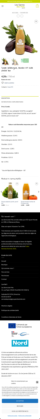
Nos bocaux (5, 275)
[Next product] (18, 15)
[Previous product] (21, 15)
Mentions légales (6, 306)
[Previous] (4, 38)
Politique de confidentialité (24, 415)
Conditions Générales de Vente (11, 317)
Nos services (5, 272)
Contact (4, 279)
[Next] (35, 38)
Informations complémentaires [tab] (12, 102)
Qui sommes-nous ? (7, 268)
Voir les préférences (20, 411)
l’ (25, 246)
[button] (37, 382)
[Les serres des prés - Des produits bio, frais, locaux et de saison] (20, 6)
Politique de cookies (12, 415)
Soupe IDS (24, 13)
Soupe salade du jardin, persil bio (9, 202)
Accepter (20, 401)
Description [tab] (5, 98)
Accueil (15, 13)
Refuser (20, 406)
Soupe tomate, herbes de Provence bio (28, 202)
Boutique (4, 264)
